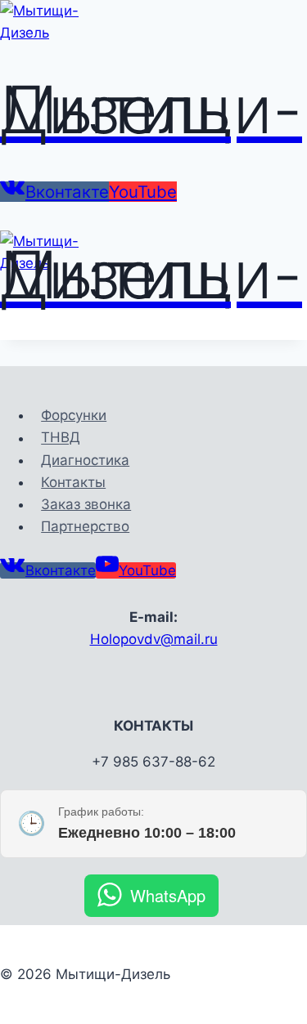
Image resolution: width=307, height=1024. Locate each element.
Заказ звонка (86, 504)
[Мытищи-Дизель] (61, 33)
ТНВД (60, 438)
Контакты (73, 482)
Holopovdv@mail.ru (154, 639)
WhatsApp (167, 895)
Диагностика (85, 460)
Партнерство (85, 526)
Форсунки (73, 415)
